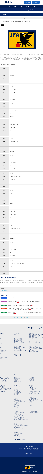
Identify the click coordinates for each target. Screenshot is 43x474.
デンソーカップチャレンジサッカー (18, 349)
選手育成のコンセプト (32, 376)
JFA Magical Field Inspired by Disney (4, 378)
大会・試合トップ (16, 333)
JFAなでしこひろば (2, 379)
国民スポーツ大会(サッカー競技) (18, 340)
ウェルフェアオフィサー (17, 429)
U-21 (0, 337)
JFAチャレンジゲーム (3, 380)
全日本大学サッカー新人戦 (17, 348)
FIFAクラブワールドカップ (17, 355)
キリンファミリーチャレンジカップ (4, 381)
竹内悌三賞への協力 (31, 397)
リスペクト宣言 (16, 416)
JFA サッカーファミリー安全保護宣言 (19, 417)
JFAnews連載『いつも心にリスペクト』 (19, 424)
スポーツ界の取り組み (17, 427)
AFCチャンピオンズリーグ (17, 337)
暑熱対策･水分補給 (16, 405)
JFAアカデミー (31, 386)
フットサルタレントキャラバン (33, 383)
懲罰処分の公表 (16, 435)
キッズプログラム (2, 383)
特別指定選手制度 (4, 290)
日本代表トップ (2, 333)
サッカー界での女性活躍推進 (32, 394)
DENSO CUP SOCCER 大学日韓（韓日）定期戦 (20, 350)
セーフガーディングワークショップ (18, 431)
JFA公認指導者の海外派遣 (17, 400)
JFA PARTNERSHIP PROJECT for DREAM (19, 439)
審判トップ (15, 375)
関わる (27, 6)
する (21, 6)
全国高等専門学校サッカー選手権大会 (19, 352)
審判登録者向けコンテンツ (17, 381)
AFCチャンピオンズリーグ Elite (18, 338)
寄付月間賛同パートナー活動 (32, 405)
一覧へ (22, 18)
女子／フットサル (2, 351)
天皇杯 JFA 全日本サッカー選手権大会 (19, 336)
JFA (29, 374)
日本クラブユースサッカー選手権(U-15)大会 (35, 347)
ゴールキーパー (16, 397)
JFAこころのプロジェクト (32, 396)
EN (41, 2)
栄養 (14, 410)
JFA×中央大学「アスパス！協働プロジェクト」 (35, 395)
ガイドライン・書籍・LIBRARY (18, 414)
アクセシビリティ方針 (12, 459)
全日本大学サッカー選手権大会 (18, 346)
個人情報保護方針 (23, 459)
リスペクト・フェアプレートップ (18, 415)
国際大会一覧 (15, 334)
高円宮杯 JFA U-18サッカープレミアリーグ (34, 335)
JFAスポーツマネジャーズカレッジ (33, 399)
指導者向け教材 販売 (16, 393)
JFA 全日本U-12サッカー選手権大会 (33, 351)
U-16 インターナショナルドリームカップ (34, 342)
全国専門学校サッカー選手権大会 (18, 354)
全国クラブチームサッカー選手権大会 (19, 342)
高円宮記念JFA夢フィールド (32, 388)
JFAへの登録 (28, 2)
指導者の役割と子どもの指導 (17, 422)
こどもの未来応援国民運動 (32, 398)
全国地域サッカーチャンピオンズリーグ (19, 341)
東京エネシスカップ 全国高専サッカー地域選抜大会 (20, 353)
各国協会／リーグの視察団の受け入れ (34, 412)
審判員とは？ (15, 377)
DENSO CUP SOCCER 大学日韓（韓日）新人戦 (20, 351)
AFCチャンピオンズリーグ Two (18, 339)
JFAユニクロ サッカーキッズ (3, 377)
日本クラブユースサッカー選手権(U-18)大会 (35, 340)
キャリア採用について (35, 462)
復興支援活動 (30, 402)
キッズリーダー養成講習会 (3, 384)
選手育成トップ (31, 375)
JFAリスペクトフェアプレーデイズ (18, 428)
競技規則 (15, 382)
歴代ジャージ (1, 358)
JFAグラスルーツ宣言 (3, 376)
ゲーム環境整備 (31, 385)
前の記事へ (16, 18)
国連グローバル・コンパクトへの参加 (34, 404)
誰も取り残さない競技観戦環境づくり (34, 393)
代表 (9, 6)
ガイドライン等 (16, 402)
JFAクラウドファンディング (17, 436)
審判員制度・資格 (16, 379)
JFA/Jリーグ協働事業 (31, 389)
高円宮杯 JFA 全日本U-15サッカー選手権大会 (35, 344)
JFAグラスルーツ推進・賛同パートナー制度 (5, 390)
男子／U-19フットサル (3, 350)
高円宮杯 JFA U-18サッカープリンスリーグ (34, 336)
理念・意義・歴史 (16, 394)
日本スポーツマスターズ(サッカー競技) (19, 345)
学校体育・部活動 (2, 385)
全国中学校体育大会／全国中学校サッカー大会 (35, 345)
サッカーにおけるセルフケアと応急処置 (19, 412)
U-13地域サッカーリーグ (32, 346)
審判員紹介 (15, 380)
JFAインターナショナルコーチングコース (19, 401)
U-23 (0, 336)
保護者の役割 (15, 423)
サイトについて (5, 459)
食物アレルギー (16, 409)
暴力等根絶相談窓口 (16, 434)
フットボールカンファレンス (17, 391)
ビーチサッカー (2, 353)
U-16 (0, 346)
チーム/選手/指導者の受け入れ (33, 411)
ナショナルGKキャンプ (32, 380)
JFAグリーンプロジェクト (32, 392)
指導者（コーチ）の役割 (17, 386)
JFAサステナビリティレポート (33, 403)
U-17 (0, 340)
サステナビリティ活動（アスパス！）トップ (34, 391)
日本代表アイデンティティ (3, 357)
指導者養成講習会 (16, 389)
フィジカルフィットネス (17, 398)
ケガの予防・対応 (16, 411)
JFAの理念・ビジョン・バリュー (30, 453)
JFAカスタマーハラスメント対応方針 (30, 460)
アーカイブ (21, 462)
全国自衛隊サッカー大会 (17, 344)
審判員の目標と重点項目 (17, 383)
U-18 (0, 339)
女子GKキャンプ (31, 381)
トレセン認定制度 (31, 377)
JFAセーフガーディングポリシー (18, 418)
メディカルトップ (16, 403)
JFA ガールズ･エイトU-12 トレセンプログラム (35, 382)
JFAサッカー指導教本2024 (17, 392)
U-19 (0, 338)
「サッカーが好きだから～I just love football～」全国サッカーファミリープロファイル (6, 389)
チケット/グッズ (35, 2)
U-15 (0, 341)
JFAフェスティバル (2, 387)
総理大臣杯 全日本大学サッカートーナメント (20, 347)
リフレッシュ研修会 (16, 390)
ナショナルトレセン (31, 378)
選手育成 (30, 9)
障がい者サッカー (2, 386)
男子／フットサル (2, 349)
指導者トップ (15, 385)
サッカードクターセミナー (17, 407)
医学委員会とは (16, 413)
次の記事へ (27, 18)
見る (15, 6)
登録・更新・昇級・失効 (17, 395)
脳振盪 (15, 404)
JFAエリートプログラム (32, 379)
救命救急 (15, 406)
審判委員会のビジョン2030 (17, 376)
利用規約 (18, 459)
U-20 (0, 344)
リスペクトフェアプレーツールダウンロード (19, 433)
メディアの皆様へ (28, 462)
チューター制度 (16, 396)
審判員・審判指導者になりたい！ (18, 378)
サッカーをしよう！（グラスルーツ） (5, 375)
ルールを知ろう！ (2, 392)
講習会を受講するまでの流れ (17, 388)
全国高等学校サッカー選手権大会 (33, 338)
